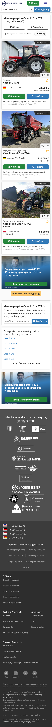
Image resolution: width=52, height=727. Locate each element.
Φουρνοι (26, 567)
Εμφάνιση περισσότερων (27, 363)
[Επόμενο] (48, 59)
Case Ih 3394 (9, 359)
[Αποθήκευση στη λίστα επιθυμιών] (47, 80)
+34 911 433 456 (15, 538)
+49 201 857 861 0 (16, 530)
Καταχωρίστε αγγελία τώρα (26, 284)
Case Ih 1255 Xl (11, 343)
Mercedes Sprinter (15, 555)
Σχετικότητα (38, 27)
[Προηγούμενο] (4, 59)
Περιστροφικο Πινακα (36, 555)
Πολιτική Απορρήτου (10, 722)
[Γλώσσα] (45, 3)
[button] (49, 3)
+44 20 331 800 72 (16, 525)
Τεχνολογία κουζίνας (37, 549)
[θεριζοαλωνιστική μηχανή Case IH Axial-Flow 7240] (26, 129)
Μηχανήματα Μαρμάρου (35, 561)
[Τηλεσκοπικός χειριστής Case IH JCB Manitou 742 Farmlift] (26, 200)
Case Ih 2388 (9, 348)
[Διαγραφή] (31, 9)
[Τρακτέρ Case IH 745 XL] (26, 59)
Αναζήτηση (43, 9)
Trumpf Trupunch (14, 561)
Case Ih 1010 (9, 338)
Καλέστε (39, 96)
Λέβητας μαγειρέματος (16, 549)
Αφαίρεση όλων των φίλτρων (19, 34)
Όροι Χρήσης (26, 722)
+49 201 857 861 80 (17, 534)
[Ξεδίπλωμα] (26, 107)
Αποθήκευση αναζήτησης (27, 293)
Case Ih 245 (9, 353)
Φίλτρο (15, 27)
